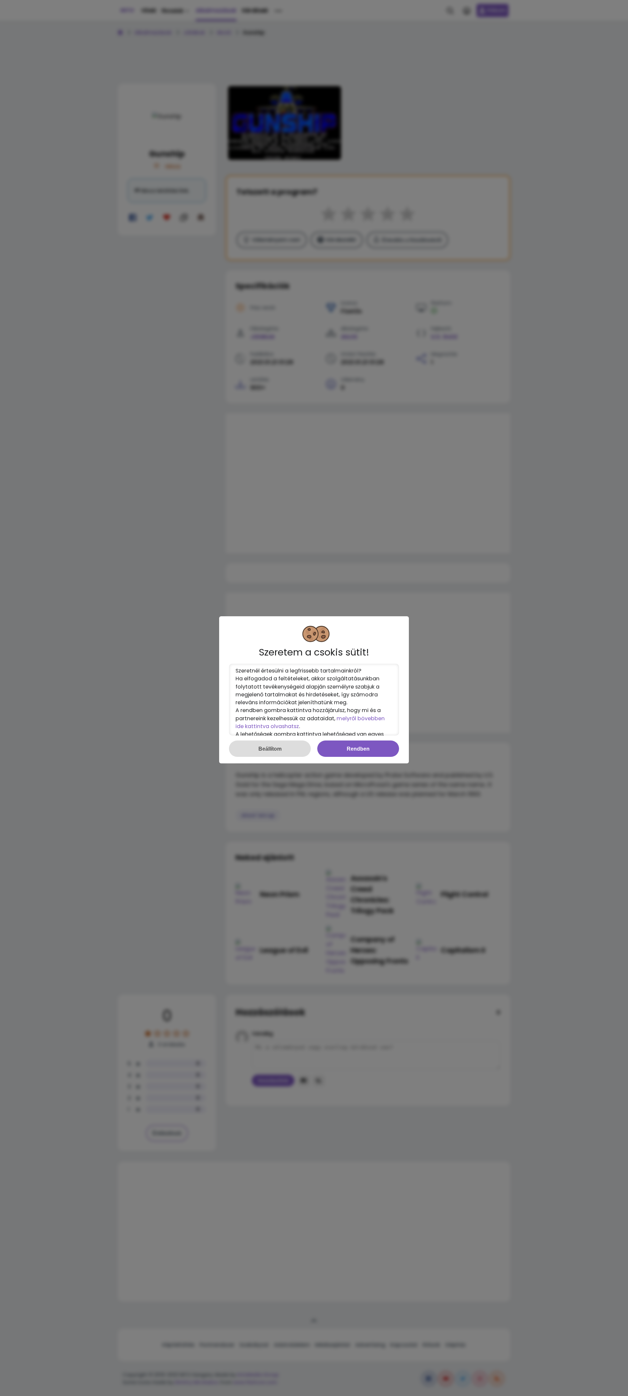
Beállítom (270, 749)
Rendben (358, 749)
